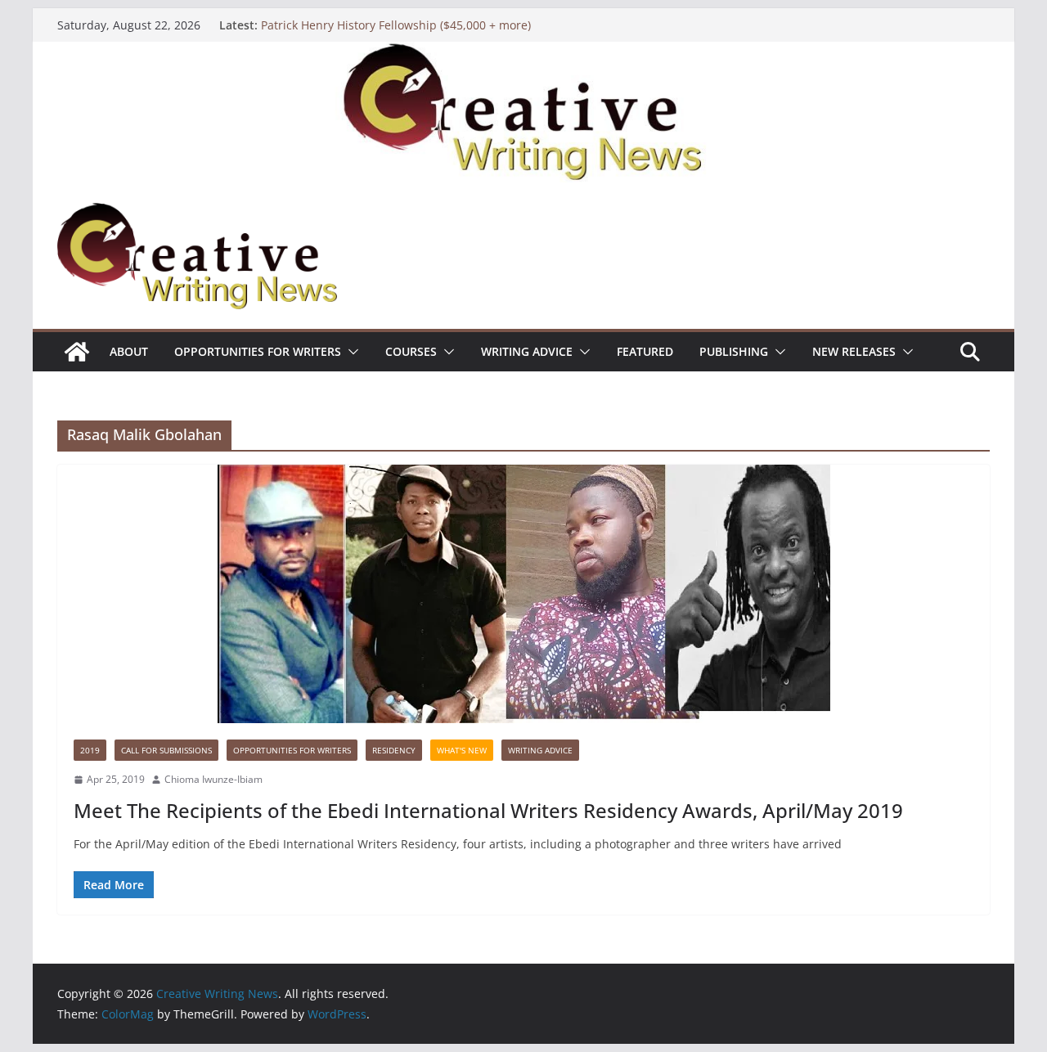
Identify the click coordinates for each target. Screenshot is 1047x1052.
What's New (462, 750)
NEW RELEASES (854, 351)
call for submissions (166, 750)
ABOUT (129, 351)
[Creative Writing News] (523, 53)
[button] (350, 351)
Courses (411, 351)
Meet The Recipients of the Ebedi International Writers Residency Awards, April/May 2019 (488, 810)
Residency (394, 750)
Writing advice (527, 351)
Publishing (733, 351)
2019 (90, 750)
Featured (645, 351)
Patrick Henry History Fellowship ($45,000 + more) (396, 25)
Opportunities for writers (257, 351)
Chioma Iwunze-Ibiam (213, 779)
